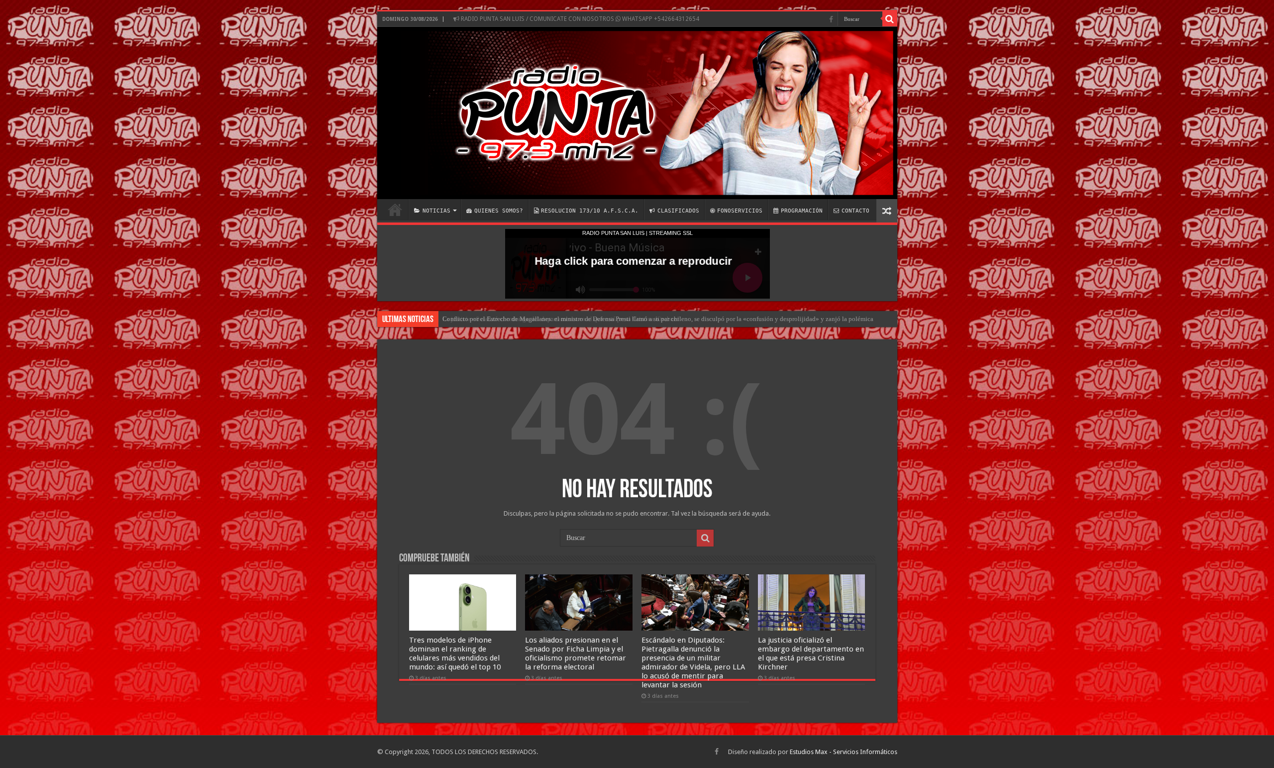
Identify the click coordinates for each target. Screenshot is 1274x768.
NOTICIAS (436, 211)
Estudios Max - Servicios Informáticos (843, 752)
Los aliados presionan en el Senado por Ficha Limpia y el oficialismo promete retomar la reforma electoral (575, 653)
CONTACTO (855, 211)
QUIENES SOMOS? (498, 211)
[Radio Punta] (637, 113)
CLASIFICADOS (678, 211)
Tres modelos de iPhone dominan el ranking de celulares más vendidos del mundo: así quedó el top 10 (455, 653)
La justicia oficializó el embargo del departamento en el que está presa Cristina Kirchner (560, 319)
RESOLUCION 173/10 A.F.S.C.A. (589, 211)
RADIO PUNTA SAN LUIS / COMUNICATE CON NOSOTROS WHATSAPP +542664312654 (579, 18)
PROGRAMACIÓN (802, 211)
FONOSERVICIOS (739, 211)
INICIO (395, 209)
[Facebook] (831, 19)
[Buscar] (889, 18)
